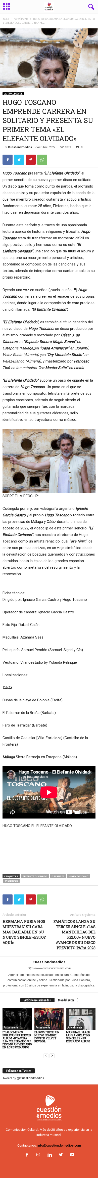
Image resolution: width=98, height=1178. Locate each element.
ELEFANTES (58, 876)
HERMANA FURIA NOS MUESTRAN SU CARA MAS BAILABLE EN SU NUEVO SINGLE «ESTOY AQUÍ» (24, 932)
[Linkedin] (49, 1155)
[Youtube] (71, 1155)
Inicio (6, 19)
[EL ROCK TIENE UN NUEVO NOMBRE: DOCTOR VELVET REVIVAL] (49, 1019)
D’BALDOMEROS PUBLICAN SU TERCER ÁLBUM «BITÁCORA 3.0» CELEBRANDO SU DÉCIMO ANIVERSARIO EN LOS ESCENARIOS (17, 1039)
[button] (90, 7)
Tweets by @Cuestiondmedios (23, 1078)
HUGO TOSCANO (78, 876)
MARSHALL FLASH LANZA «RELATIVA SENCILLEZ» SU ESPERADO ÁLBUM (78, 1036)
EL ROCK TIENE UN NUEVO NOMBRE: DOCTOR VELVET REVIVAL (46, 1036)
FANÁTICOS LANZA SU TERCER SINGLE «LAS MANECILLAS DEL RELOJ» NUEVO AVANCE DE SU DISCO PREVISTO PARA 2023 (74, 934)
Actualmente (21, 19)
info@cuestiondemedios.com (59, 1145)
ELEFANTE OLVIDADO (35, 876)
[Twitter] (60, 1155)
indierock (11, 880)
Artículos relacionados (37, 1000)
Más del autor (66, 1000)
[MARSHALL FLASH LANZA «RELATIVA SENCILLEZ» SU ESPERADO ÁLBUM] (80, 1019)
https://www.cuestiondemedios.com (49, 968)
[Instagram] (38, 1155)
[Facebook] (26, 1155)
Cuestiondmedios (20, 147)
